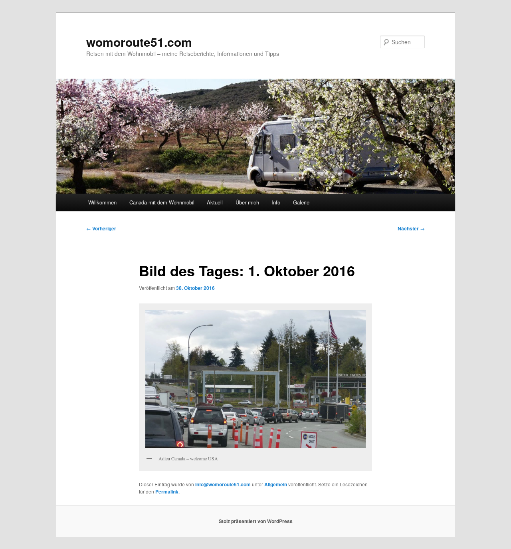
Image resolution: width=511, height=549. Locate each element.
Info (275, 202)
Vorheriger (101, 228)
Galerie (301, 202)
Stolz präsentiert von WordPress (256, 521)
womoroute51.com (139, 41)
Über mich (247, 202)
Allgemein (275, 484)
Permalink (166, 491)
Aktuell (215, 202)
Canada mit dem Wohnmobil (161, 202)
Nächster (411, 228)
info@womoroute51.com (223, 484)
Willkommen (102, 202)
